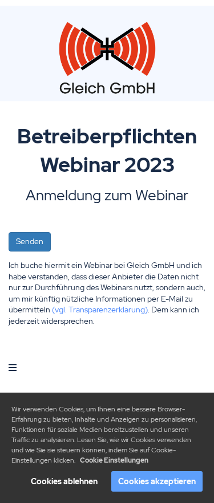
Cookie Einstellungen (114, 460)
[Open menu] (13, 367)
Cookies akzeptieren (157, 481)
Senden (29, 241)
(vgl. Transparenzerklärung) (100, 309)
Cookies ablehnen (64, 481)
